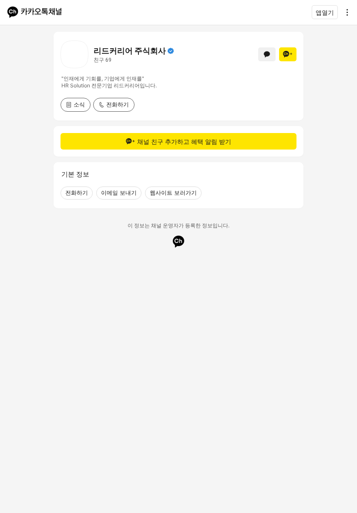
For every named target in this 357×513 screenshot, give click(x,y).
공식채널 (170, 50)
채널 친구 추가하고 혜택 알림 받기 (184, 141)
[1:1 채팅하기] (267, 54)
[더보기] (345, 12)
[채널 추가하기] (287, 54)
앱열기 (325, 12)
